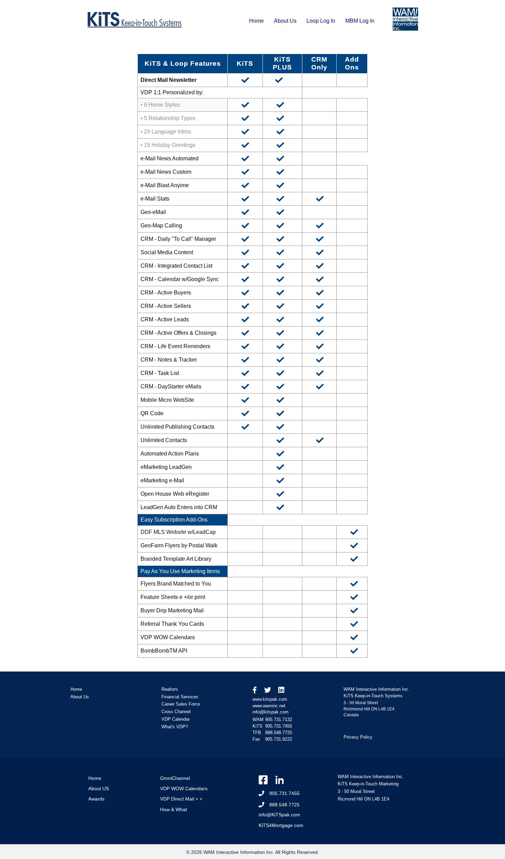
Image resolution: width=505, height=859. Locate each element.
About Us (285, 21)
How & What (173, 809)
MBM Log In (359, 21)
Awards (96, 799)
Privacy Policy (358, 737)
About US (98, 788)
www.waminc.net (268, 705)
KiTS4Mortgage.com (281, 825)
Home (256, 21)
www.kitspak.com (269, 699)
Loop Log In (320, 21)
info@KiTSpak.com (279, 814)
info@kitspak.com (270, 712)
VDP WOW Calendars (183, 788)
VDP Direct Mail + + (181, 799)
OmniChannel (175, 778)
